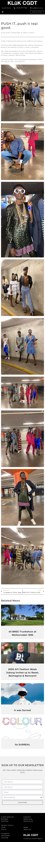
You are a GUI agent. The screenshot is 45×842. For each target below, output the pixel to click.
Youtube (4, 838)
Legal (3, 827)
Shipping (4, 821)
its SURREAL (22, 744)
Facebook (5, 833)
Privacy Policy (7, 825)
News (26, 827)
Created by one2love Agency (33, 838)
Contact (27, 817)
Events (31, 33)
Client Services (7, 817)
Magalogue (28, 821)
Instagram (5, 836)
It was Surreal (22, 710)
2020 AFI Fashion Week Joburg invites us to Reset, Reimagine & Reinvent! (22, 672)
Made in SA (28, 819)
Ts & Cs (3, 829)
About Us (27, 829)
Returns (4, 819)
